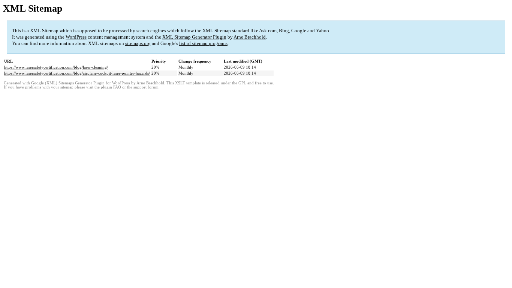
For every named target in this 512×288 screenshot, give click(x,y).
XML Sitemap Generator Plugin (194, 37)
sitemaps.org (138, 43)
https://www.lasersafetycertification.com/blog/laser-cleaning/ (56, 67)
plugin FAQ (111, 87)
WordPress (76, 37)
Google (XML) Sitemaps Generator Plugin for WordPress (80, 83)
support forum (146, 87)
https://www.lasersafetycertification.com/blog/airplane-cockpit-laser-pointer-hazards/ (77, 73)
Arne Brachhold (250, 37)
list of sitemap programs (203, 43)
